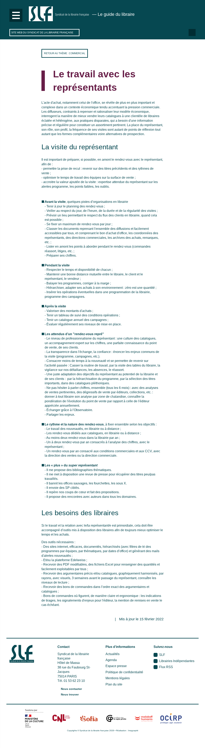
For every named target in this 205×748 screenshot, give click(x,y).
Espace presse (116, 666)
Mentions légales (118, 678)
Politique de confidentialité (124, 672)
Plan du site (114, 684)
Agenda (111, 660)
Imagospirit (133, 730)
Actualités (113, 654)
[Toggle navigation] (15, 15)
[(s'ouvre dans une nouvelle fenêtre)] (34, 718)
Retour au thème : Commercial (64, 53)
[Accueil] (59, 13)
